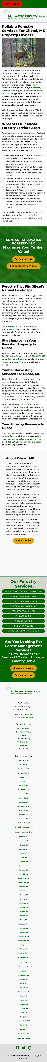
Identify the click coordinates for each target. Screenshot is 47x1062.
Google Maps (23, 728)
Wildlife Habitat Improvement (23, 631)
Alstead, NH (23, 845)
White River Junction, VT (23, 827)
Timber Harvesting (23, 626)
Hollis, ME (23, 1000)
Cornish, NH (23, 870)
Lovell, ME (23, 1012)
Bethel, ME (24, 971)
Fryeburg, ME (24, 979)
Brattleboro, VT (23, 769)
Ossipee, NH (23, 924)
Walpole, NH (23, 949)
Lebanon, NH (23, 907)
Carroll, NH (23, 857)
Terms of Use (23, 742)
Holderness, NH (23, 891)
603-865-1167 (27, 714)
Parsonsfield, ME (23, 1021)
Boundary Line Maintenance (23, 596)
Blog (23, 735)
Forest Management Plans (23, 606)
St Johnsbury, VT (23, 806)
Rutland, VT (23, 802)
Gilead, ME (23, 983)
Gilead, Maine (23, 540)
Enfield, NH (23, 874)
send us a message (33, 442)
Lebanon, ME (23, 1004)
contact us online (13, 359)
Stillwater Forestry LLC (23, 1055)
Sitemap (23, 745)
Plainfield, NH (23, 932)
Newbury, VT (23, 794)
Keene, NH (23, 899)
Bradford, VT (23, 765)
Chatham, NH (23, 862)
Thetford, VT (23, 810)
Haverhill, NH (23, 886)
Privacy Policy (23, 738)
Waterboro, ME (23, 1033)
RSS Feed (23, 749)
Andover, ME (23, 967)
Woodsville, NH (23, 957)
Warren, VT (23, 819)
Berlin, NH (23, 853)
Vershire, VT (23, 815)
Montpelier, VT (23, 790)
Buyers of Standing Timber (23, 601)
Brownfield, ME (23, 975)
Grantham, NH (23, 882)
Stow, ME (23, 1025)
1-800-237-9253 (24, 259)
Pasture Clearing (23, 621)
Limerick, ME (23, 1008)
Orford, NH (23, 920)
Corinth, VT (23, 777)
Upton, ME (23, 1029)
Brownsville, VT (23, 773)
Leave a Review (23, 732)
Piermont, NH (23, 928)
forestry (10, 326)
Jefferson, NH (23, 895)
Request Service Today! (24, 266)
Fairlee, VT (23, 781)
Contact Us (12, 4)
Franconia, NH (23, 878)
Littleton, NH (23, 911)
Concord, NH (23, 866)
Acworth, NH (23, 837)
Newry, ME (23, 1017)
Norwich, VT (23, 798)
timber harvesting (22, 410)
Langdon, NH (23, 903)
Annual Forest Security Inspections (23, 591)
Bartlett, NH (23, 849)
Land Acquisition (23, 616)
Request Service (24, 668)
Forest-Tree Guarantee (23, 611)
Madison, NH (23, 916)
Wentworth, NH (23, 953)
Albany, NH (23, 841)
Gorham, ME (23, 987)
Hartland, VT (23, 785)
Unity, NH (23, 945)
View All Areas (23, 1039)
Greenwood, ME (23, 992)
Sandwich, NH (23, 936)
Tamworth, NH (23, 940)
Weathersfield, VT (23, 823)
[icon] (18, 1048)
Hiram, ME (23, 996)
